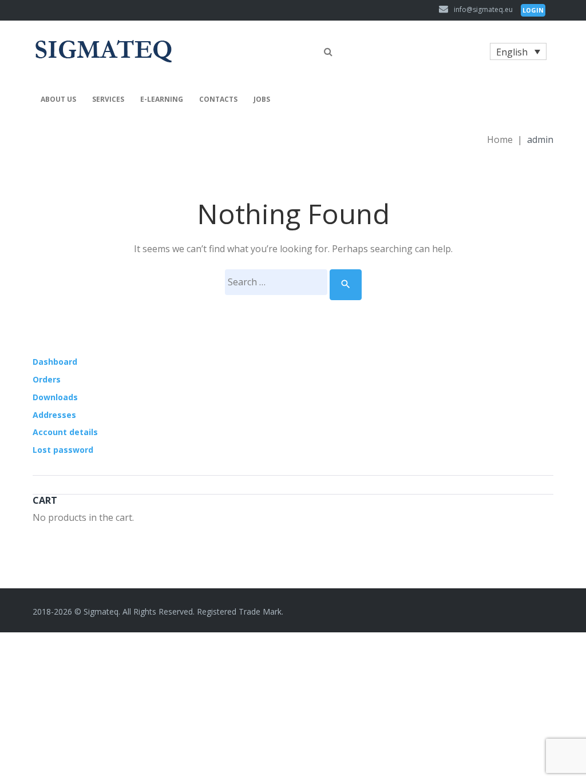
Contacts (218, 99)
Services (108, 99)
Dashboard (55, 361)
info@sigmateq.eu (483, 9)
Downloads (55, 397)
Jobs (262, 99)
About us (58, 99)
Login (533, 10)
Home (500, 139)
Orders (47, 379)
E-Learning (161, 99)
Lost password (63, 449)
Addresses (54, 414)
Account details (65, 432)
